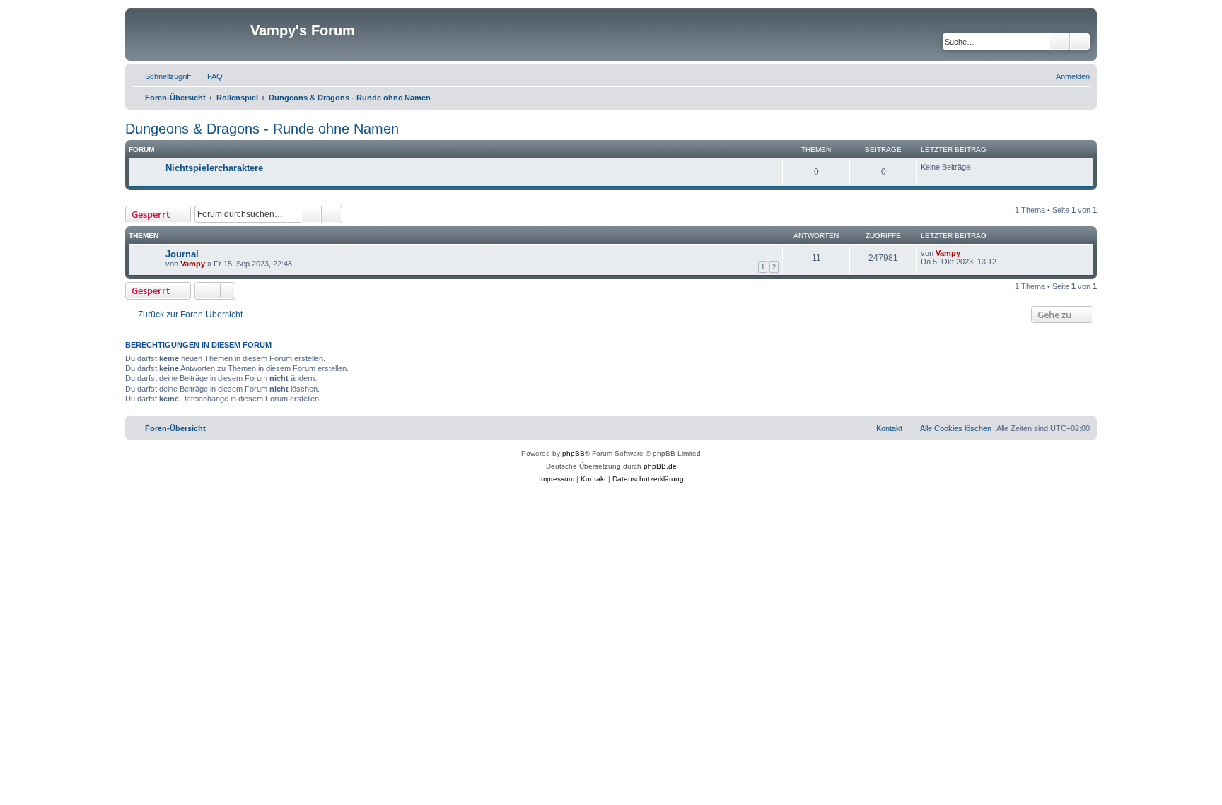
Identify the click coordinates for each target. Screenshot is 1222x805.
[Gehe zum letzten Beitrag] (967, 253)
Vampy (192, 263)
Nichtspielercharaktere (214, 168)
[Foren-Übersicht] (189, 34)
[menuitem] (208, 76)
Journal (182, 254)
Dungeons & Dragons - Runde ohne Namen (262, 128)
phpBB (573, 453)
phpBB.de (660, 466)
